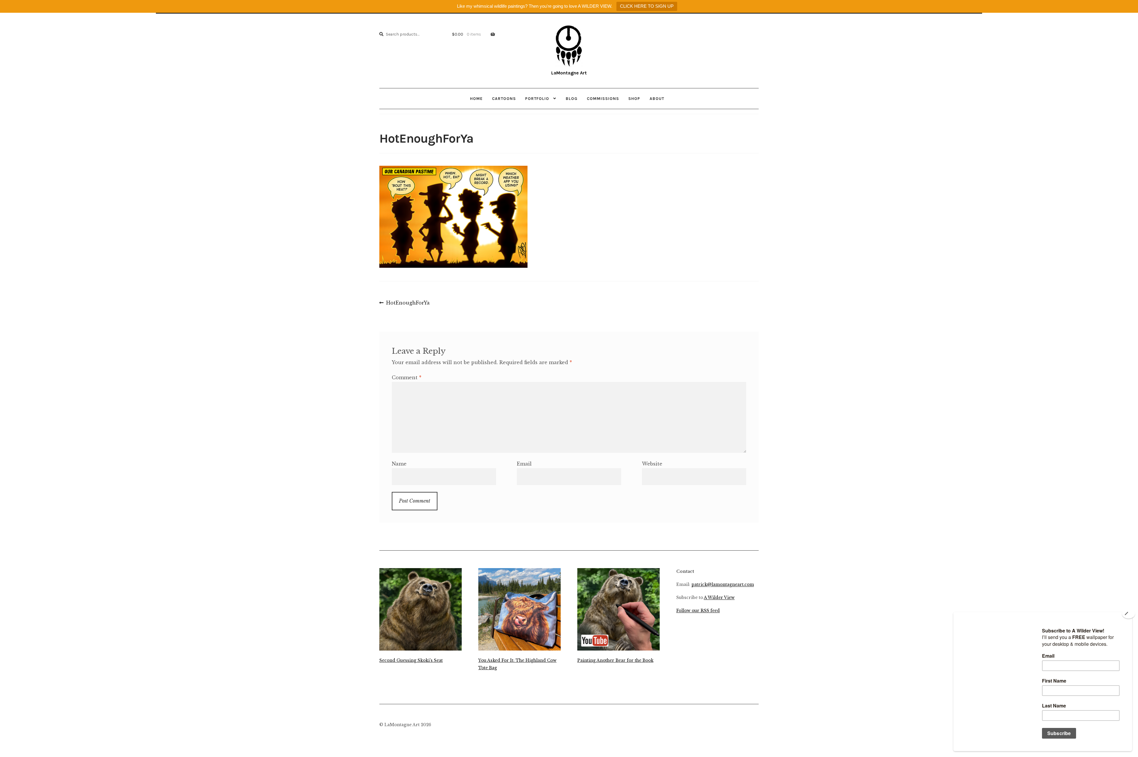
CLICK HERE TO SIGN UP (647, 6)
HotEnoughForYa (408, 303)
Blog (572, 98)
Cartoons (504, 98)
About (657, 98)
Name (399, 464)
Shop (634, 98)
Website (652, 464)
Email (524, 464)
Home (476, 98)
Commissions (603, 98)
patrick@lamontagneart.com (722, 584)
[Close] (1128, 614)
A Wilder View (719, 597)
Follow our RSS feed (698, 610)
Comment (406, 377)
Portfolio (537, 98)
